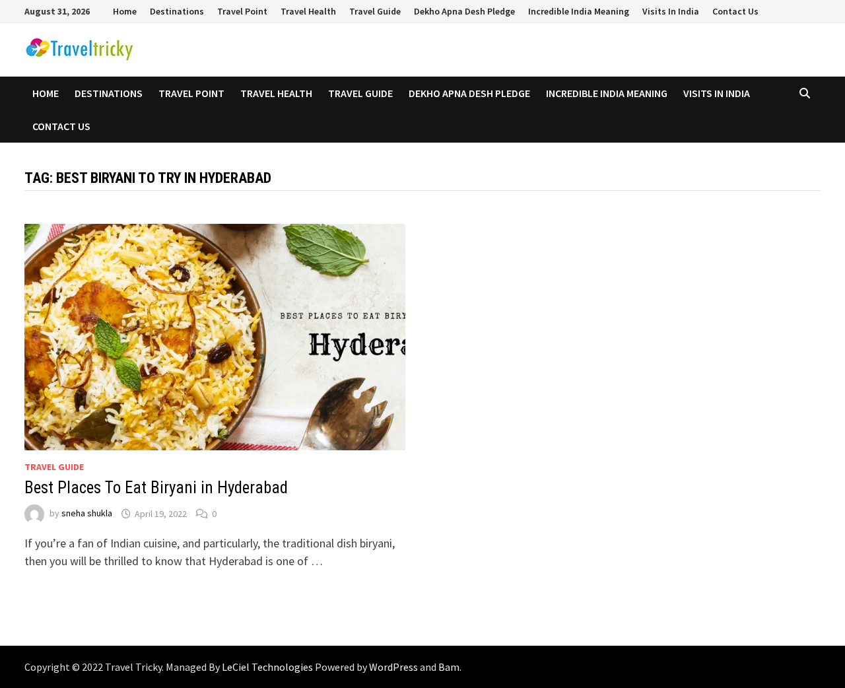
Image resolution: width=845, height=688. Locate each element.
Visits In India (670, 11)
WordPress (393, 666)
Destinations (177, 11)
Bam (448, 666)
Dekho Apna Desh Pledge (464, 11)
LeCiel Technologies (268, 666)
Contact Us (735, 11)
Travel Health (308, 11)
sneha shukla (86, 514)
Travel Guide (375, 11)
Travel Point (242, 11)
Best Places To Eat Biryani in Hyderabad (156, 487)
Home (125, 11)
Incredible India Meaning (578, 11)
